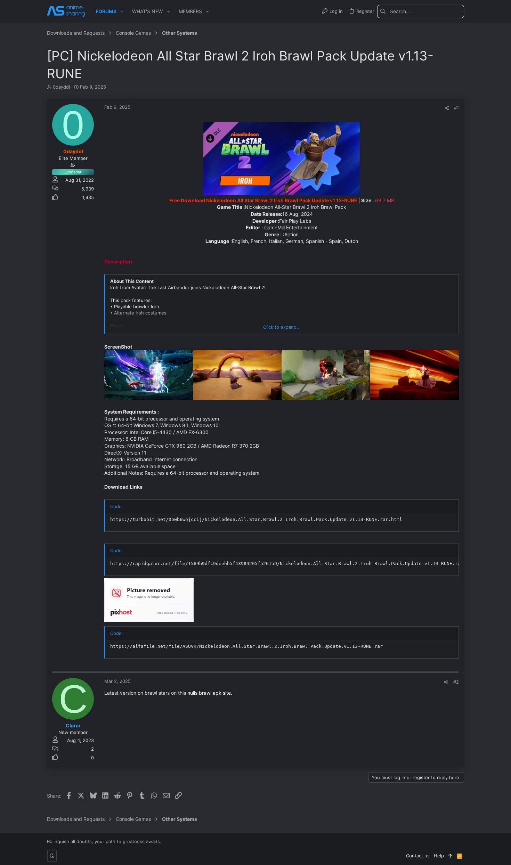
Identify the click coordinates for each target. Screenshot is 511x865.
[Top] (450, 855)
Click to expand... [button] (282, 327)
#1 (456, 108)
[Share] (447, 108)
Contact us (418, 855)
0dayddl (61, 87)
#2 (456, 682)
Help (439, 855)
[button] (122, 11)
